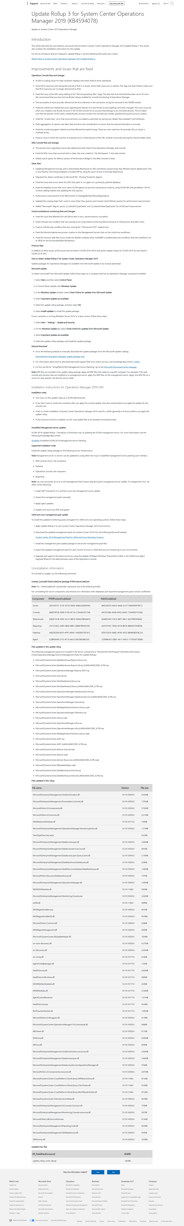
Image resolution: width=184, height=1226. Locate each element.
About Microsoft (153, 1189)
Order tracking (42, 1201)
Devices (74, 3)
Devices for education (72, 1189)
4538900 (35, 440)
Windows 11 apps (14, 1213)
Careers (151, 1185)
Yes (97, 1172)
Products (64, 3)
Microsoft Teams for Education (75, 1193)
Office (55, 3)
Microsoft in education (73, 1185)
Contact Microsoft (90, 1221)
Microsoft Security (97, 1189)
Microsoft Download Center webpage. (120, 367)
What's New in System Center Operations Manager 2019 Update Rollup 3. (64, 58)
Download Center (43, 1189)
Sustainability (153, 1213)
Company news (153, 1193)
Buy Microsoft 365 (116, 3)
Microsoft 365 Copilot (98, 1209)
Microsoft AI (95, 1185)
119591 (136, 361)
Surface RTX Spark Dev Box (17, 1197)
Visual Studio (125, 1213)
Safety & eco (133, 1221)
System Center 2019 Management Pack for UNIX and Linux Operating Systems (70, 537)
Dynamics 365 (96, 1193)
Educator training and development (76, 1205)
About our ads (153, 1221)
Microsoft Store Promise (45, 1209)
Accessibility (152, 1209)
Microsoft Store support (45, 1193)
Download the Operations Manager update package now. (60, 356)
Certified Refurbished (44, 1205)
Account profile (42, 1185)
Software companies (127, 1209)
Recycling (143, 1221)
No (113, 1172)
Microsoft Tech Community (129, 1201)
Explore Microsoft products (17, 1209)
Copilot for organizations (16, 1201)
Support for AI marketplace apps (131, 1197)
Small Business (96, 1213)
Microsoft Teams (97, 1205)
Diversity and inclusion (155, 1205)
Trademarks (122, 1221)
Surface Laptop (13, 1189)
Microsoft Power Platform (99, 1201)
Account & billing (87, 3)
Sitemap (79, 1221)
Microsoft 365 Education (73, 1197)
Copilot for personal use (16, 1205)
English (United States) (20, 1220)
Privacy (102, 1221)
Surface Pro (12, 1185)
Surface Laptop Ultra (15, 1193)
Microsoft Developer (127, 1189)
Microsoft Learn (126, 1193)
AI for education (71, 1213)
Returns (40, 1197)
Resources (101, 3)
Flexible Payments (43, 1213)
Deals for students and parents (75, 1209)
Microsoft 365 (45, 3)
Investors (151, 1201)
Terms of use (111, 1221)
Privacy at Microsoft (155, 1197)
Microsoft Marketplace (128, 1205)
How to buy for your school (74, 1201)
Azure (123, 1185)
